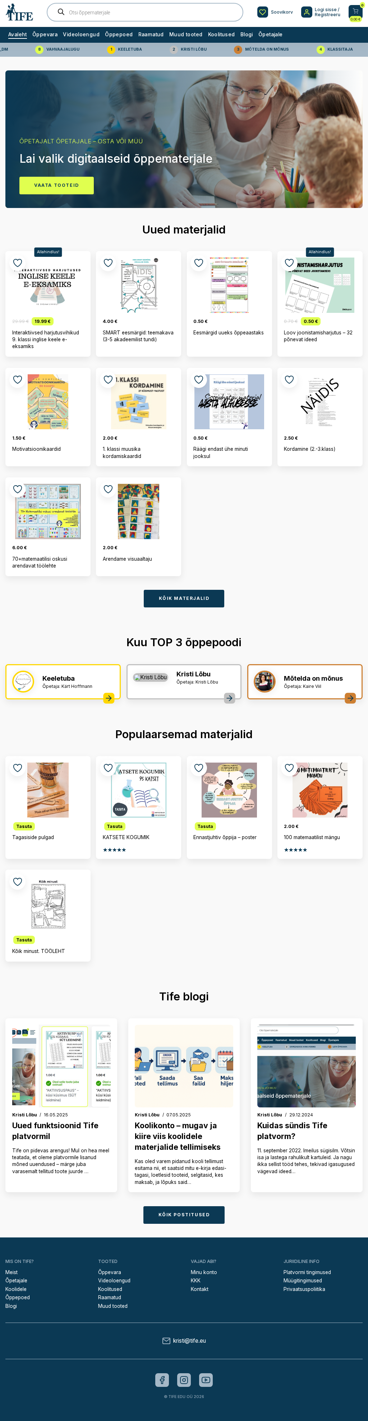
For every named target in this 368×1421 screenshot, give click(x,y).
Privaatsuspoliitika (304, 1289)
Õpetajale (270, 34)
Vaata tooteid (56, 185)
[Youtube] (206, 1380)
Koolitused (221, 34)
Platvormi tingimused (307, 1272)
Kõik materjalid (184, 598)
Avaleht (17, 34)
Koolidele (16, 1289)
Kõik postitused (184, 1214)
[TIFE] (19, 17)
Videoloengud (81, 34)
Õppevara (45, 34)
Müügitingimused (303, 1280)
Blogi (246, 34)
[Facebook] (162, 1380)
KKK (196, 1280)
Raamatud (151, 34)
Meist (11, 1272)
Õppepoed (119, 34)
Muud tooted (185, 34)
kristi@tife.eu (189, 1340)
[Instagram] (184, 1380)
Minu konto (204, 1272)
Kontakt (199, 1289)
